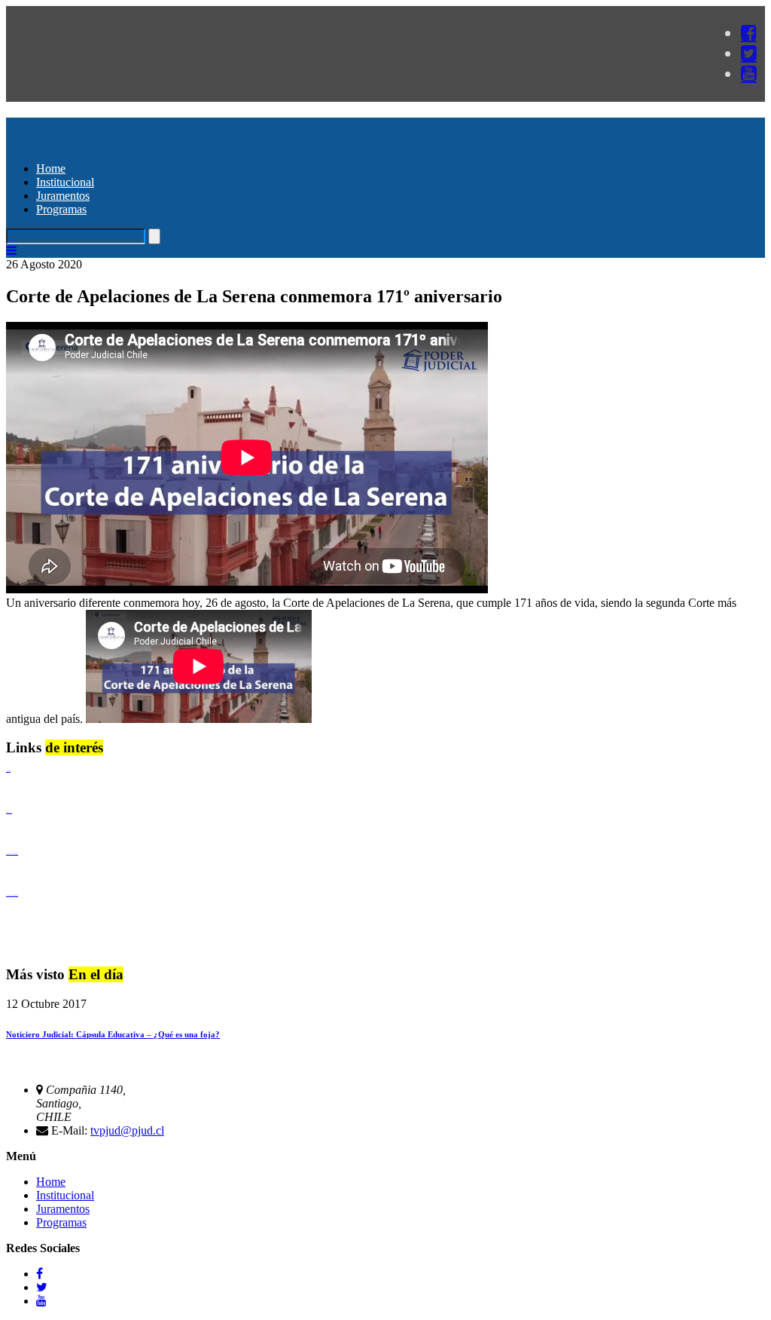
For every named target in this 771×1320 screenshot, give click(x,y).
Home (51, 168)
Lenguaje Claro (8, 770)
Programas (61, 209)
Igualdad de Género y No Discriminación (12, 853)
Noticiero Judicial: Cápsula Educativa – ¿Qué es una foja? (113, 1034)
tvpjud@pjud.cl (127, 1130)
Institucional (65, 182)
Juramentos (63, 195)
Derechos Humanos (9, 812)
